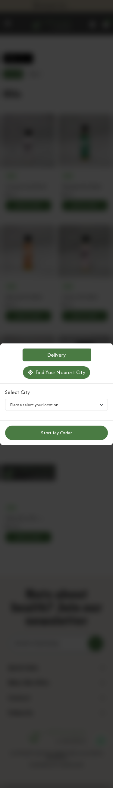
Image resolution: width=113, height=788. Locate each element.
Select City (17, 392)
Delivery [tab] (56, 354)
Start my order (56, 432)
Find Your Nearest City (59, 372)
